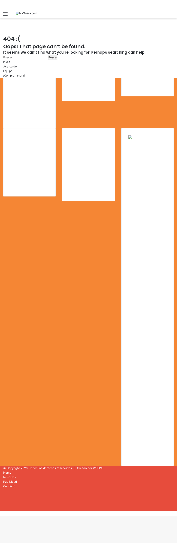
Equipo (8, 71)
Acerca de (10, 66)
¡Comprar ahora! (14, 75)
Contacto (9, 486)
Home (7, 472)
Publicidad (10, 481)
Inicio (6, 62)
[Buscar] (171, 15)
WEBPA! (98, 468)
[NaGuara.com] (26, 13)
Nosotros (9, 477)
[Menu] (5, 15)
